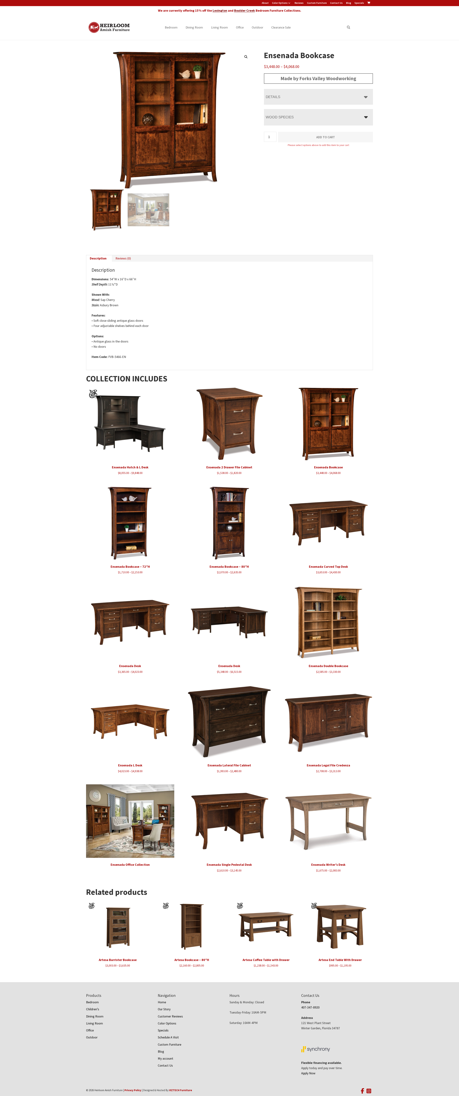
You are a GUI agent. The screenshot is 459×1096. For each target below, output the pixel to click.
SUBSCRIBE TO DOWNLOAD (265, 570)
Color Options (280, 2)
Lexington (220, 10)
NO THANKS (265, 584)
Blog (348, 2)
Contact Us (336, 2)
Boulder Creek (244, 10)
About (265, 2)
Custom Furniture (317, 2)
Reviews (299, 2)
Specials (359, 2)
